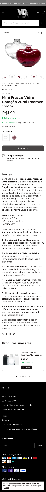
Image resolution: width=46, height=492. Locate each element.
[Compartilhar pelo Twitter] (10, 334)
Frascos (10, 83)
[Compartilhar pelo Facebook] (7, 334)
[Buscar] (41, 23)
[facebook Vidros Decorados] (8, 388)
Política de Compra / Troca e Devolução (19, 429)
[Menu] (3, 13)
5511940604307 (9, 396)
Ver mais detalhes (8, 126)
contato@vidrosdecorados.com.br (17, 405)
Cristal (17, 83)
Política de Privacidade (12, 424)
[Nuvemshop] (12, 480)
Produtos (6, 420)
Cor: (7, 131)
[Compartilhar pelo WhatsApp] (3, 334)
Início (4, 83)
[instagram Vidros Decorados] (3, 388)
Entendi (6, 488)
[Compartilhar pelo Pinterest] (14, 334)
